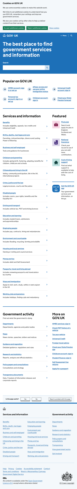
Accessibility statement (33, 469)
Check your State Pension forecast (64, 99)
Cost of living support (66, 161)
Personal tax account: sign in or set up (15, 99)
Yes (27, 399)
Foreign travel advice (60, 343)
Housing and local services (13, 249)
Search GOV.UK (47, 67)
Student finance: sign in (61, 358)
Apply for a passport (60, 369)
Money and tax (8, 259)
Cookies (19, 469)
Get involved (57, 454)
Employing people (10, 228)
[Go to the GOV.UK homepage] (10, 35)
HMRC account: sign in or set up (16, 89)
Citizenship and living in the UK (15, 170)
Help (5, 469)
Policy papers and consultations (15, 365)
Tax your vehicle (58, 334)
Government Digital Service (13, 474)
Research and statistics (12, 354)
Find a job (65, 122)
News (5, 334)
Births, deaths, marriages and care (16, 135)
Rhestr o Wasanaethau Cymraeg (33, 471)
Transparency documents (13, 375)
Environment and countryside (14, 238)
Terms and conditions (11, 471)
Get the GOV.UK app (67, 187)
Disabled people (9, 193)
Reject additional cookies (37, 28)
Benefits (6, 122)
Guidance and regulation (13, 344)
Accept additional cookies (14, 28)
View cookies (54, 28)
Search (5, 63)
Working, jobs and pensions (13, 294)
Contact (47, 469)
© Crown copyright (67, 483)
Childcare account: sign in (62, 354)
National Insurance (65, 141)
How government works (61, 449)
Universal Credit (58, 339)
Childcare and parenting (12, 158)
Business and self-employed (14, 147)
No (38, 399)
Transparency (57, 445)
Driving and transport (11, 205)
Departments (8, 324)
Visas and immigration (11, 281)
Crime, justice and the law (13, 183)
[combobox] (24, 67)
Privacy (11, 469)
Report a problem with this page (60, 399)
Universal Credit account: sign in (64, 89)
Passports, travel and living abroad (16, 269)
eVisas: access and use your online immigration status (40, 89)
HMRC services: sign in (61, 324)
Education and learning (12, 216)
